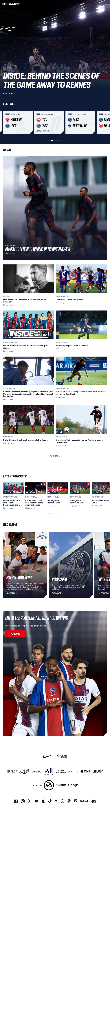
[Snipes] (98, 771)
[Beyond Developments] (12, 771)
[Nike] (48, 756)
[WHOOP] (73, 771)
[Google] (73, 785)
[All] (49, 771)
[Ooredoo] (37, 771)
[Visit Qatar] (24, 771)
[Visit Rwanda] (61, 771)
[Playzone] (15, 633)
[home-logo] (11, 3)
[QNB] (85, 771)
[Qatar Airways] (62, 756)
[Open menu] (106, 4)
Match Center (42, 131)
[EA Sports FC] (49, 785)
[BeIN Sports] (61, 785)
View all (54, 456)
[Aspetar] (37, 785)
